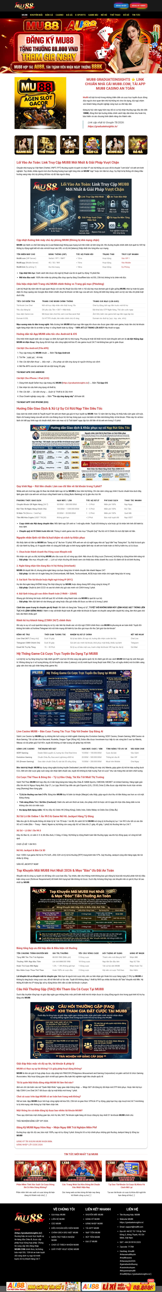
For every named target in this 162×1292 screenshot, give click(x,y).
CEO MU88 (56, 1223)
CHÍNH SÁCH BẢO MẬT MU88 (64, 1232)
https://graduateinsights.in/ (102, 126)
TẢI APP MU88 (92, 1228)
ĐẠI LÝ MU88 (91, 1241)
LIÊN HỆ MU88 (58, 1219)
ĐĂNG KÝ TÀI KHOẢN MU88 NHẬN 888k (34, 1141)
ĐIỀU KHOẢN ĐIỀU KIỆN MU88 (65, 1228)
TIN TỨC (136, 15)
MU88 (24, 15)
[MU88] (27, 5)
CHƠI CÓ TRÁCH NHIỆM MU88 (65, 1245)
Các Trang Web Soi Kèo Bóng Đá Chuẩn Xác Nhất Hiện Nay (81, 1186)
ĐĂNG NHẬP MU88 (94, 1223)
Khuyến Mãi (36, 15)
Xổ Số (126, 15)
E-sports (80, 15)
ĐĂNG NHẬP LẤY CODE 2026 (30, 1144)
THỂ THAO (115, 15)
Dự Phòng (126, 267)
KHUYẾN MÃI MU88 (94, 1214)
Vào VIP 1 (126, 258)
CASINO (59, 15)
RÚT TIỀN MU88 (93, 1237)
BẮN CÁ (49, 15)
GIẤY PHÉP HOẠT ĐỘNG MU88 (65, 1249)
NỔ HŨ (104, 15)
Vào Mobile (126, 263)
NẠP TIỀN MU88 (93, 1232)
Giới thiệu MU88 (58, 1214)
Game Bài (93, 15)
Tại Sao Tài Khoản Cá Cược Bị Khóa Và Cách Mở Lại (126, 1186)
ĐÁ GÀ (69, 15)
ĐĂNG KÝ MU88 (93, 1219)
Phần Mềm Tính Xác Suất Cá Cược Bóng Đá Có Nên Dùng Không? (35, 1186)
